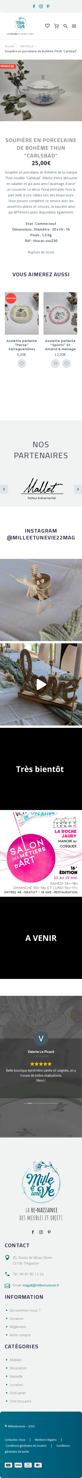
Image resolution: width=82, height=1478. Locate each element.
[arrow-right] (78, 489)
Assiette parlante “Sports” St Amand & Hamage (60, 345)
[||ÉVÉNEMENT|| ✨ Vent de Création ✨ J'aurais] (41, 853)
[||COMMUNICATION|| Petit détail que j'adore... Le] (41, 600)
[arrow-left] (4, 489)
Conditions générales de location (26, 1445)
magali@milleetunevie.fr (40, 1285)
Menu (74, 26)
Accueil (9, 46)
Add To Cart (55, 363)
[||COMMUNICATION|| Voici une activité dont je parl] (41, 684)
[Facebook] (34, 6)
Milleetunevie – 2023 (21, 1426)
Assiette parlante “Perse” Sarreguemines (21, 345)
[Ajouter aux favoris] (21, 363)
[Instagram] (41, 6)
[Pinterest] (48, 6)
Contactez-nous (15, 1439)
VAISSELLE (26, 46)
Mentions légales (45, 1439)
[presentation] (9, 334)
